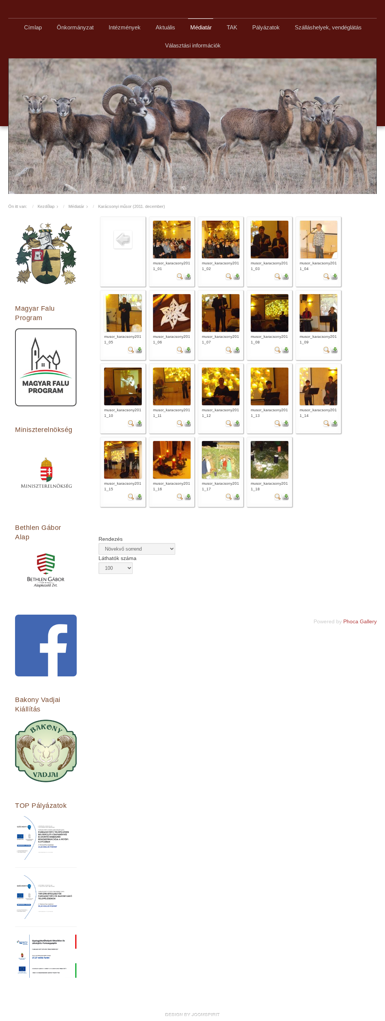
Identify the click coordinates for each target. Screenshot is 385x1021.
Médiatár (201, 27)
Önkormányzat (75, 27)
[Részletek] (180, 276)
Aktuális (165, 27)
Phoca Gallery (360, 621)
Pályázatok (266, 27)
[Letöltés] (188, 276)
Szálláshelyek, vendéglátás (328, 27)
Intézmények (125, 27)
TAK (232, 27)
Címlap (33, 27)
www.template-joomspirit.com (192, 1014)
